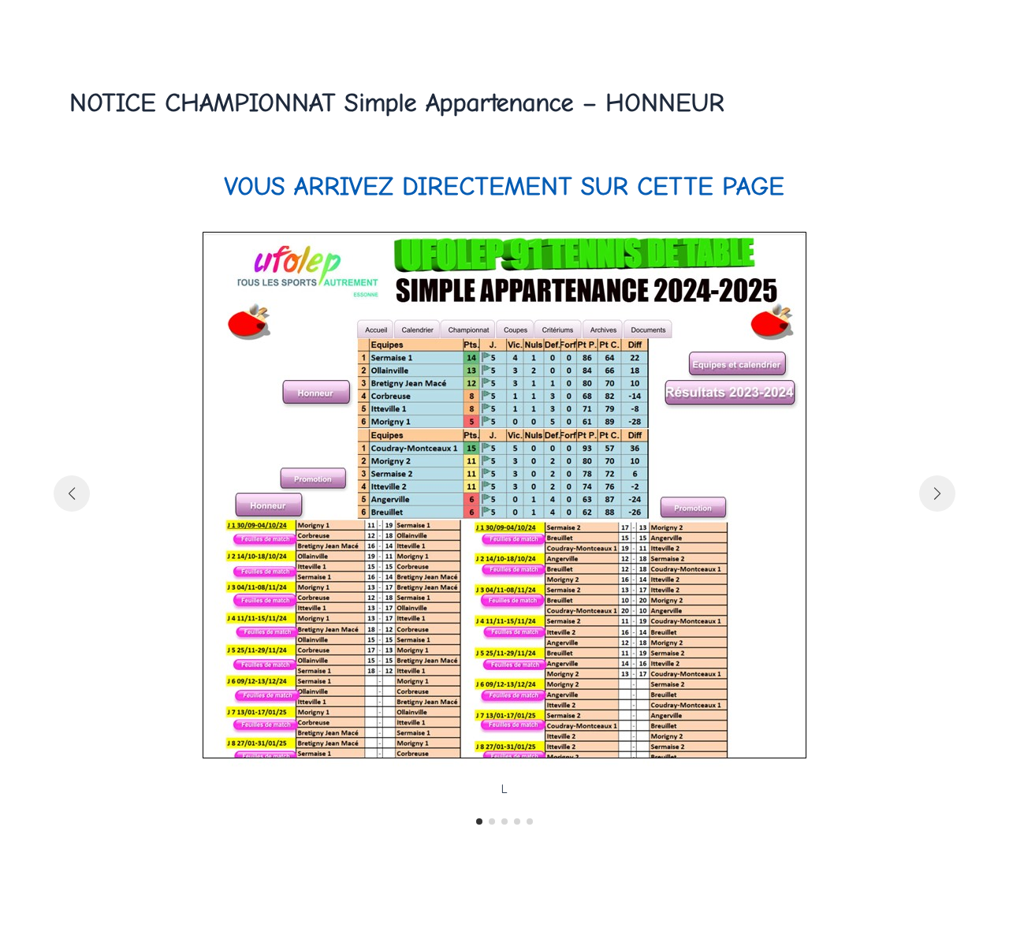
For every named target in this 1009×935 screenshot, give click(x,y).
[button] (479, 821)
